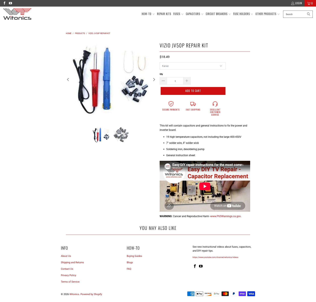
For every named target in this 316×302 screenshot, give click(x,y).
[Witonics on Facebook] (4, 3)
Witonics (74, 294)
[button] (148, 14)
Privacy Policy (68, 275)
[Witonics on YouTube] (10, 3)
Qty (161, 74)
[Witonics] (17, 14)
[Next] (154, 79)
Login (298, 3)
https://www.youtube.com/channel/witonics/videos (215, 257)
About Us (66, 256)
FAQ (129, 268)
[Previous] (68, 79)
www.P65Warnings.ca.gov (225, 216)
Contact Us (67, 268)
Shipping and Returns (72, 262)
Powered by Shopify (91, 294)
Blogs (130, 262)
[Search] (308, 14)
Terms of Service (70, 281)
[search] (298, 14)
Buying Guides (134, 256)
